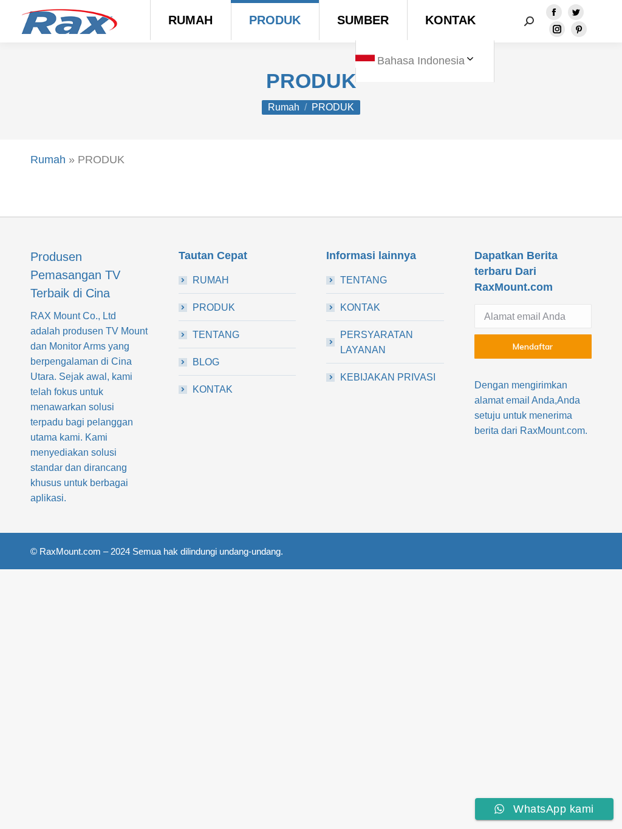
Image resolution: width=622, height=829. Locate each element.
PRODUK (214, 307)
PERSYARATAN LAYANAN (376, 342)
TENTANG (216, 335)
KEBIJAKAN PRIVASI (388, 377)
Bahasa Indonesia (421, 61)
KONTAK (213, 389)
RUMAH (211, 280)
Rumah (48, 160)
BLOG (206, 362)
